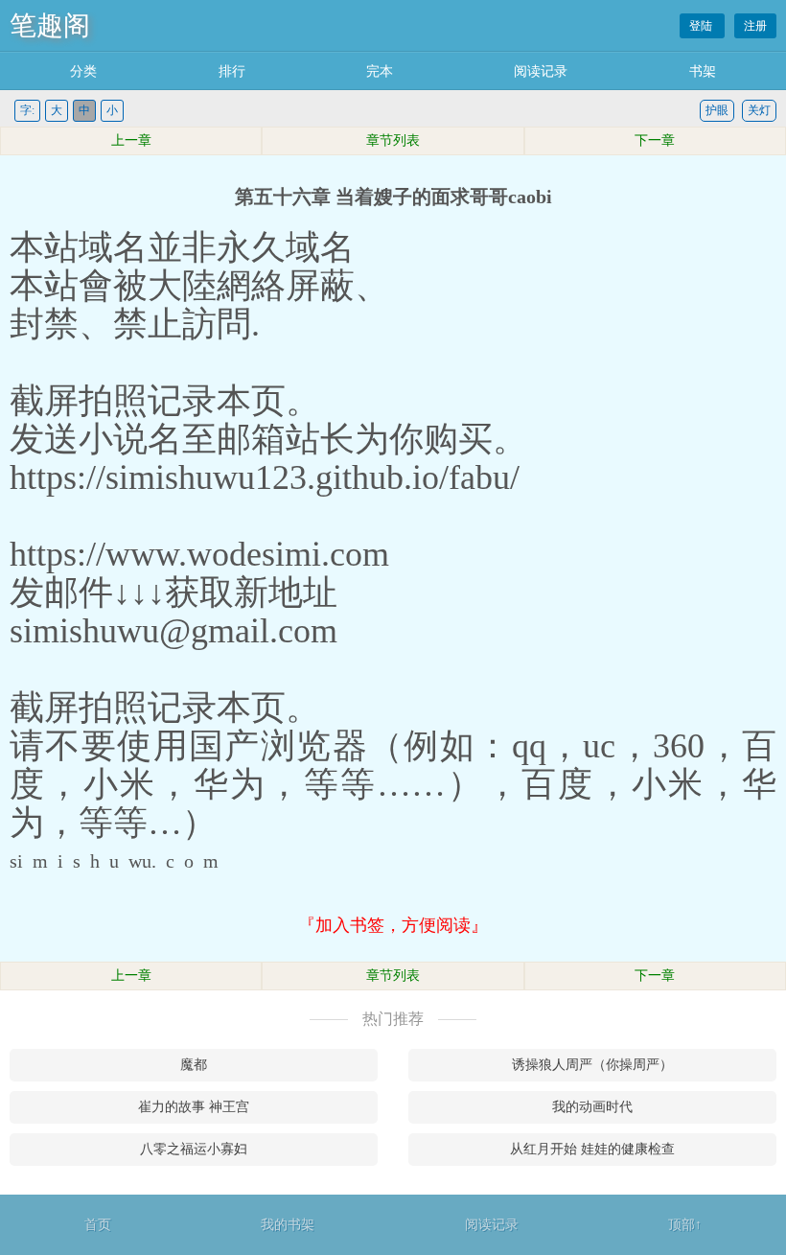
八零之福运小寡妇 (193, 1149)
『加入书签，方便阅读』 (393, 925)
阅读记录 (540, 71)
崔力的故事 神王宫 (193, 1107)
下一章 (655, 140)
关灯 (759, 110)
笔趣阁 (50, 25)
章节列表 (393, 140)
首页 (97, 1225)
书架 (702, 71)
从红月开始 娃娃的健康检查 (592, 1149)
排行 (232, 71)
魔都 (193, 1064)
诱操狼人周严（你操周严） (592, 1064)
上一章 (131, 140)
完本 (379, 71)
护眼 (716, 110)
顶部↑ (685, 1225)
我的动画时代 (592, 1107)
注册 (755, 26)
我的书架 (287, 1225)
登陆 (702, 26)
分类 (83, 71)
